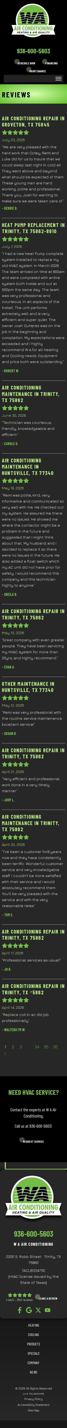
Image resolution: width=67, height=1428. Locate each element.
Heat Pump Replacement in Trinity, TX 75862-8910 (33, 228)
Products (33, 1344)
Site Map (33, 1410)
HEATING (33, 1325)
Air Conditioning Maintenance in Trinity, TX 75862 (31, 393)
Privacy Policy (33, 1399)
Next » (5, 1053)
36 (55, 1046)
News (33, 1372)
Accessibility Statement (33, 1404)
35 (46, 1046)
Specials (33, 1353)
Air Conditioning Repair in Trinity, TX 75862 (33, 614)
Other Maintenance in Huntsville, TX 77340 (28, 686)
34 (37, 1046)
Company (33, 1363)
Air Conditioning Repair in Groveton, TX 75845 (33, 121)
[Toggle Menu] (58, 78)
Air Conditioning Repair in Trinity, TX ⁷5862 (33, 989)
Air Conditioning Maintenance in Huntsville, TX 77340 (28, 466)
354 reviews (25, 1299)
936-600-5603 (33, 51)
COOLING (33, 1334)
